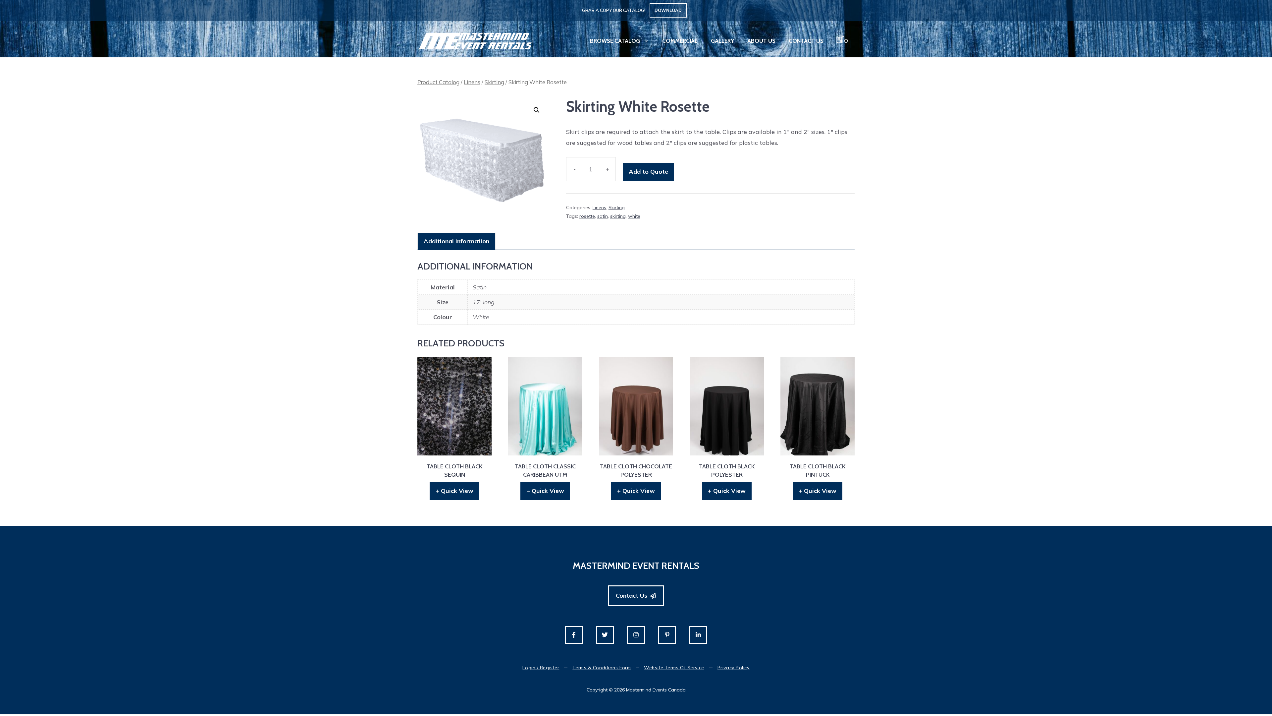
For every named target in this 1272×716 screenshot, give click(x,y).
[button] (537, 110)
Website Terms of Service (674, 668)
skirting (618, 216)
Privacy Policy (733, 668)
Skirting (494, 82)
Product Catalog (438, 82)
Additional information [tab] (456, 241)
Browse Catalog (615, 40)
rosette (587, 216)
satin (602, 216)
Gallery (722, 40)
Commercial (680, 40)
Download (668, 10)
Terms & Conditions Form (601, 668)
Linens (472, 82)
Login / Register (540, 668)
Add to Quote (648, 171)
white (634, 216)
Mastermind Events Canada (656, 690)
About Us (761, 40)
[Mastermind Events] (475, 40)
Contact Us (806, 40)
